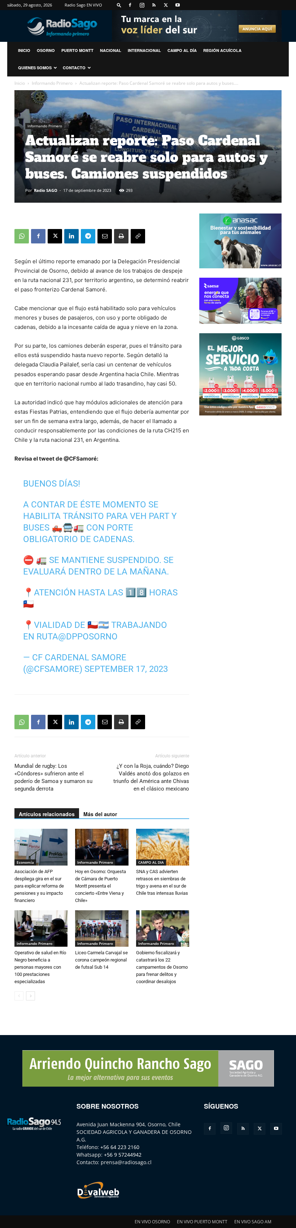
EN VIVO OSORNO (152, 1222)
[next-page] (30, 995)
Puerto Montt (77, 50)
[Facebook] (130, 5)
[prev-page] (18, 995)
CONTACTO (74, 67)
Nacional (110, 50)
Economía (25, 862)
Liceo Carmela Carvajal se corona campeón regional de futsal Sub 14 (101, 960)
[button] (119, 5)
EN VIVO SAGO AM (252, 1222)
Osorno (46, 50)
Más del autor (100, 814)
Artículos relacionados (47, 814)
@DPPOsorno (88, 636)
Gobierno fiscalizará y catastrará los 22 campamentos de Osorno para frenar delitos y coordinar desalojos (162, 967)
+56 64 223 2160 (119, 1147)
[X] (165, 5)
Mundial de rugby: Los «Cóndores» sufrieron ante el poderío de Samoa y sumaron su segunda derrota (53, 777)
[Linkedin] (71, 236)
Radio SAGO (45, 190)
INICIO (24, 50)
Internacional (144, 50)
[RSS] (153, 5)
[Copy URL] (138, 236)
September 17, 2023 (126, 669)
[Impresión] (121, 236)
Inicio (19, 83)
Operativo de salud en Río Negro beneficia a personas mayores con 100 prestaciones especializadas (40, 967)
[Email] (104, 236)
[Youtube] (177, 5)
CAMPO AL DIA (151, 862)
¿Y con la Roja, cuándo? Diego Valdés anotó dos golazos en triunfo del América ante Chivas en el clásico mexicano (151, 777)
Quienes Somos (35, 67)
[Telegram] (88, 236)
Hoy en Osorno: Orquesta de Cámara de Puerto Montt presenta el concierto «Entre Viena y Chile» (100, 886)
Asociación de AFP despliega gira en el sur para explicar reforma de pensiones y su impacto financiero (39, 886)
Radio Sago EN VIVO (83, 5)
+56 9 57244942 (123, 1154)
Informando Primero (52, 83)
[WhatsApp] (21, 236)
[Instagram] (141, 5)
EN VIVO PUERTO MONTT (202, 1222)
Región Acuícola (222, 50)
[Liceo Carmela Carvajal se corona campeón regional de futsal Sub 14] (101, 928)
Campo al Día (182, 50)
